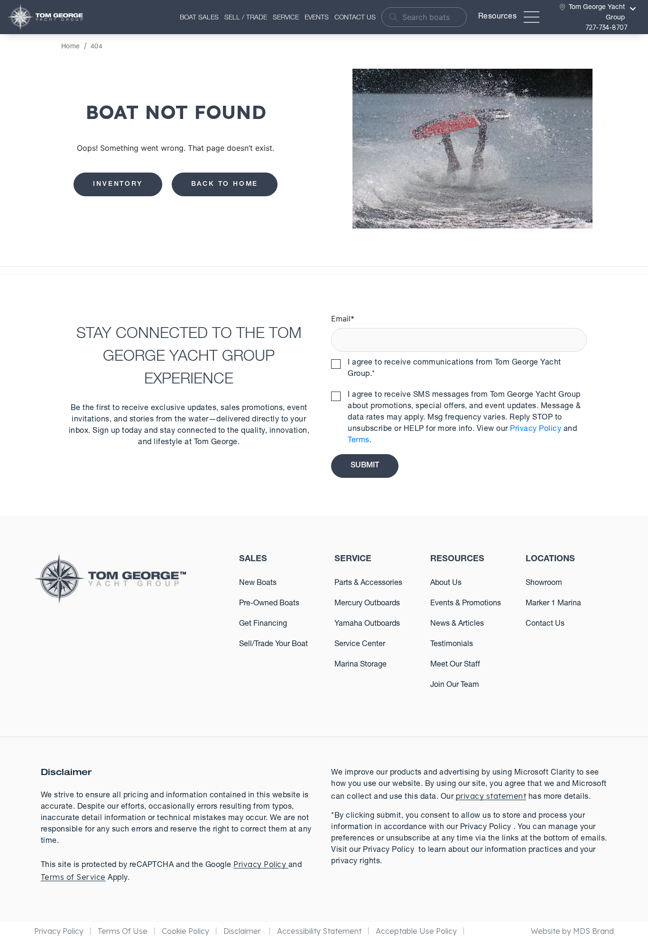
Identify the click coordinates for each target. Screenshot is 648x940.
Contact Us (355, 18)
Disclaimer (243, 931)
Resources (497, 17)
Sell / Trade (245, 18)
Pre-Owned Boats (269, 604)
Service (286, 18)
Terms (359, 441)
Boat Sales (199, 18)
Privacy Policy (535, 429)
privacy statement (491, 796)
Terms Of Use (123, 931)
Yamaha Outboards (367, 624)
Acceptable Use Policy (416, 931)
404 (97, 47)
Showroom (544, 583)
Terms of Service (73, 877)
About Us (446, 583)
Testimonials (451, 644)
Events (317, 18)
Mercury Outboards (367, 604)
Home (70, 47)
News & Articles (457, 624)
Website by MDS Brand (572, 931)
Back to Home (225, 184)
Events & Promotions (465, 604)
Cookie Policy (185, 931)
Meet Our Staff (455, 665)
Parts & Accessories (368, 583)
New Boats (258, 583)
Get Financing (263, 624)
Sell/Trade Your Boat (273, 644)
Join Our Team (454, 685)
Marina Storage (360, 665)
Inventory (117, 184)
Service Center (359, 644)
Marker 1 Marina (553, 604)
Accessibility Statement (319, 931)
